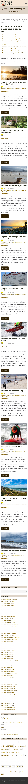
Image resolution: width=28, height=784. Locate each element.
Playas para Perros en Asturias (7, 614)
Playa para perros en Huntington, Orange (12, 39)
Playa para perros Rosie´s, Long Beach (11, 41)
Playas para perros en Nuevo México (9, 690)
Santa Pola (20, 763)
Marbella (7, 761)
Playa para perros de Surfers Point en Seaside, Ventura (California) (13, 237)
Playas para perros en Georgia (7, 646)
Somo (14, 766)
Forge (5, 782)
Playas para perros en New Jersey (8, 686)
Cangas (8, 752)
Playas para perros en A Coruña (7, 601)
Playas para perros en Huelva (7, 654)
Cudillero (12, 755)
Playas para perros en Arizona (7, 612)
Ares (11, 749)
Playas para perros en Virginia (7, 705)
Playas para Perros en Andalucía (8, 609)
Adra (2, 742)
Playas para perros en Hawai (7, 652)
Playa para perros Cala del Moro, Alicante (8, 731)
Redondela (8, 763)
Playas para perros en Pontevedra (8, 694)
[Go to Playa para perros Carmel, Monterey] (14, 175)
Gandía (15, 758)
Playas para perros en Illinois (7, 658)
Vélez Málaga (22, 771)
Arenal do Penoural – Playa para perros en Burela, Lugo (11, 722)
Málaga (22, 761)
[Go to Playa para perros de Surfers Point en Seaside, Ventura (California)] (14, 227)
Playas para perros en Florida (7, 641)
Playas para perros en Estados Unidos (14, 9)
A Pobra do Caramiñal (5, 749)
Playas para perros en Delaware (8, 635)
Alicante (16, 742)
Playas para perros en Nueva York (8, 688)
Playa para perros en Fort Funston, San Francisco (14, 46)
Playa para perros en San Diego (10, 37)
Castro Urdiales (5, 755)
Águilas (2, 774)
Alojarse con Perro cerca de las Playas (9, 599)
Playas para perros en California (8, 88)
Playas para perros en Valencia (7, 703)
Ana (4, 86)
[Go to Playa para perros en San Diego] (14, 381)
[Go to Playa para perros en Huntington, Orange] (14, 329)
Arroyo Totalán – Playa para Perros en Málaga (9, 734)
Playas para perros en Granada (7, 650)
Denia (21, 755)
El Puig (25, 755)
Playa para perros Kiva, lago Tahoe (10, 55)
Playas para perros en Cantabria (8, 622)
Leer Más (4, 112)
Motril (18, 761)
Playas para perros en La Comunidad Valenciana (11, 660)
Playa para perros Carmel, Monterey (11, 49)
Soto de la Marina (20, 766)
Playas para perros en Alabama (7, 603)
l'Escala (2, 761)
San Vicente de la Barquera (6, 766)
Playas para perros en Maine (7, 667)
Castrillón (17, 752)
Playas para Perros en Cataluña (7, 631)
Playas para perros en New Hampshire (9, 684)
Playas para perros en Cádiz (7, 618)
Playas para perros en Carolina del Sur (9, 626)
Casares (12, 752)
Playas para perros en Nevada (7, 682)
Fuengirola (10, 758)
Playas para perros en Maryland (7, 671)
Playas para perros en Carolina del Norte (9, 624)
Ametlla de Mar (21, 746)
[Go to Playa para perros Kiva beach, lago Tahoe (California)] (14, 73)
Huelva (23, 758)
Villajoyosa (12, 771)
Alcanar (6, 742)
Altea (15, 746)
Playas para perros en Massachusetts (9, 673)
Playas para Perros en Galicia (7, 643)
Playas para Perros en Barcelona (8, 616)
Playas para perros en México (7, 675)
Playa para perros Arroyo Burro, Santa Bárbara (13, 53)
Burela (21, 749)
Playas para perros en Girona (7, 648)
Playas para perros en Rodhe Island (8, 696)
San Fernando (14, 763)
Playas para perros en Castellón (7, 629)
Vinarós (16, 771)
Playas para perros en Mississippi (8, 677)
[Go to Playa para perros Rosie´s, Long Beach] (14, 279)
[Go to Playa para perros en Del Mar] (14, 434)
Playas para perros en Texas (7, 701)
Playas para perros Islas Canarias (8, 709)
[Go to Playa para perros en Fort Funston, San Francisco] (14, 487)
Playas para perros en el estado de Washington (11, 637)
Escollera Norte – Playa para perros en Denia (9, 718)
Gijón (19, 758)
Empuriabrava (3, 758)
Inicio (2, 9)
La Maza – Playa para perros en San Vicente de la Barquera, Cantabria (12, 726)
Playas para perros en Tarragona (8, 699)
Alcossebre (11, 742)
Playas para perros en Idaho (7, 656)
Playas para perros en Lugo (7, 665)
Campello (3, 752)
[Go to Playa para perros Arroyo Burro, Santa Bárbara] (14, 122)
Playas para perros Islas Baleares (8, 707)
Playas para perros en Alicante (7, 605)
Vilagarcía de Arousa (4, 771)
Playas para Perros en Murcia (7, 680)
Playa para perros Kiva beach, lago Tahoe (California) (13, 83)
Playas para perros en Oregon (7, 692)
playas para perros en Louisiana (7, 663)
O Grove (2, 763)
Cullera (17, 755)
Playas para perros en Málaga (7, 669)
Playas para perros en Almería (7, 607)
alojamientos (7, 746)
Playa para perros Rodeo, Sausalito (10, 51)
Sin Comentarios (4, 91)
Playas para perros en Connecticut (8, 633)
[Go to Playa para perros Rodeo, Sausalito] (14, 540)
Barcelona (16, 749)
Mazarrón (13, 761)
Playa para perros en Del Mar (9, 34)
